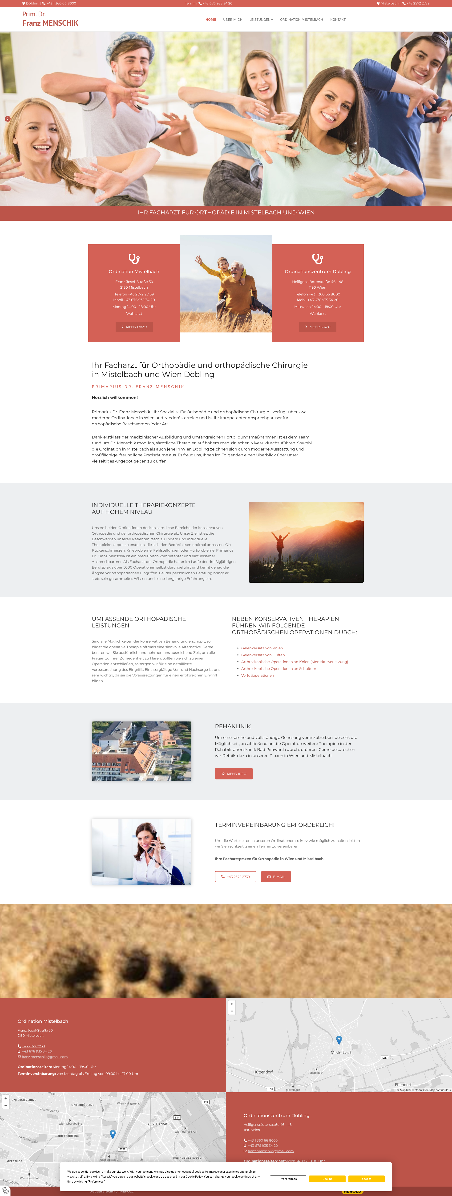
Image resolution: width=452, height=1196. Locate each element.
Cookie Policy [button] (194, 1176)
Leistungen (260, 19)
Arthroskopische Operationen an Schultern (278, 668)
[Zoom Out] (231, 1011)
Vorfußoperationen (257, 675)
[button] (134, 326)
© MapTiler (404, 1090)
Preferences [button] (96, 1181)
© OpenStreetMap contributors (431, 1090)
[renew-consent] (5, 1190)
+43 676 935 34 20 (217, 3)
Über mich (232, 19)
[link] (261, 19)
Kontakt (338, 19)
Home (211, 19)
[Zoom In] (231, 1004)
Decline (327, 1179)
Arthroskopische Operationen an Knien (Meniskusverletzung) (294, 661)
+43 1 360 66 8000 (61, 3)
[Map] (339, 1045)
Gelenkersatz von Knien (262, 648)
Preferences (288, 1179)
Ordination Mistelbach (301, 19)
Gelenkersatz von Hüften (263, 655)
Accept (366, 1179)
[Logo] (70, 19)
